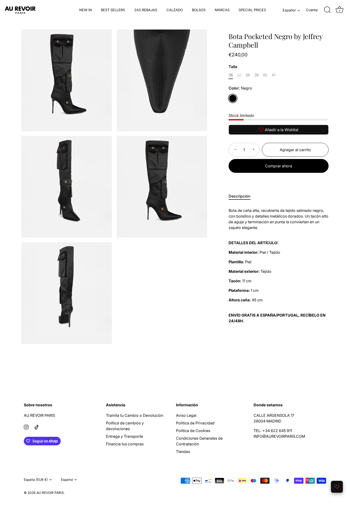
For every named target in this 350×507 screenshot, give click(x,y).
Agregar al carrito (295, 149)
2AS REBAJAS (145, 10)
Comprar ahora (278, 166)
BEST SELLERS (113, 10)
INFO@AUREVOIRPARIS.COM (279, 436)
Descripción (239, 196)
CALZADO (174, 10)
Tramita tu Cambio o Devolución (134, 415)
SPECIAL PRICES (252, 10)
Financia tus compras (125, 444)
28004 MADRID (267, 421)
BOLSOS (198, 10)
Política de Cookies (193, 430)
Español (289, 10)
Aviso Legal (186, 415)
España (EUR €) (36, 480)
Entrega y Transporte (124, 436)
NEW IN (85, 10)
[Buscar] (327, 10)
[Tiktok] (36, 426)
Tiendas (183, 451)
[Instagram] (26, 426)
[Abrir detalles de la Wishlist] (337, 487)
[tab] (242, 196)
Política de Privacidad (195, 423)
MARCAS (222, 10)
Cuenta (312, 10)
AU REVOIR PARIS (39, 415)
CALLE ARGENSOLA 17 (274, 415)
